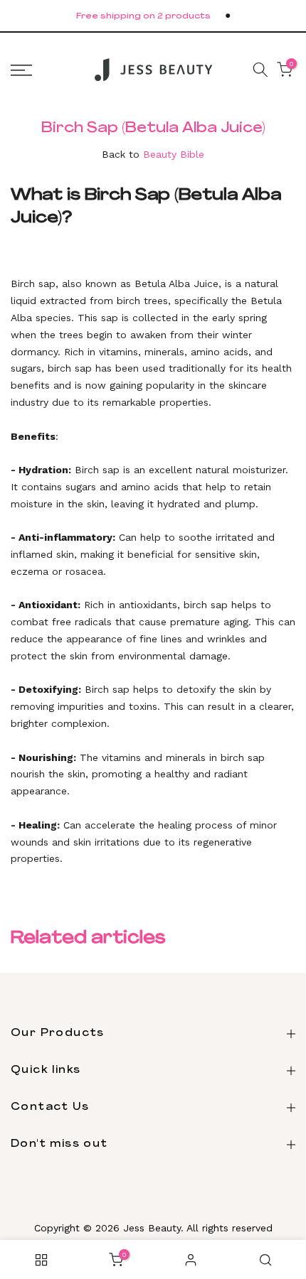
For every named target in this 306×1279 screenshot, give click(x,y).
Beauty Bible (173, 154)
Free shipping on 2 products (143, 17)
